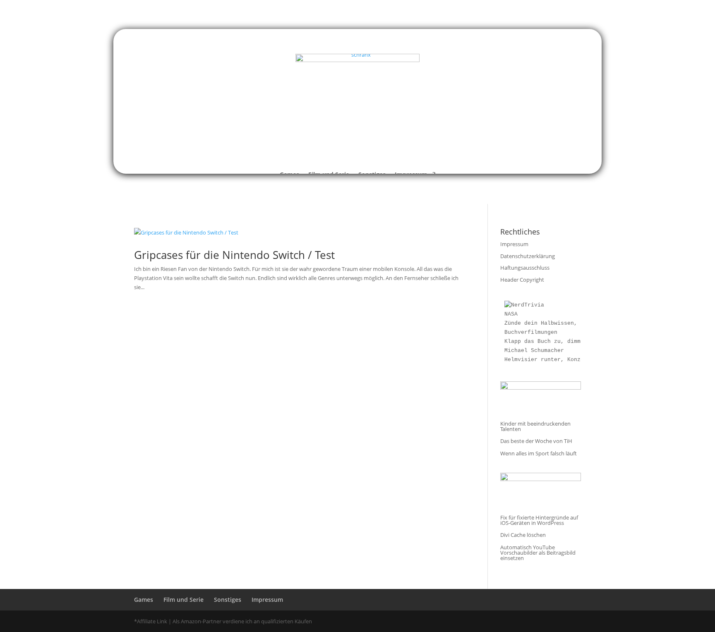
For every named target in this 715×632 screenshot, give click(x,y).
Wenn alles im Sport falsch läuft (538, 453)
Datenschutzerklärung (527, 256)
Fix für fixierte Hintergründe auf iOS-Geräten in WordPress (539, 520)
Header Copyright (522, 279)
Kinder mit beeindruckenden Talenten (535, 426)
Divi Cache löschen (523, 535)
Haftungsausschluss (524, 267)
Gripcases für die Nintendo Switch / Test (234, 254)
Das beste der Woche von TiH (536, 441)
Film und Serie (183, 599)
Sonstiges (227, 599)
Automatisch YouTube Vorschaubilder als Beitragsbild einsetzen (538, 552)
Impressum (514, 244)
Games (143, 599)
